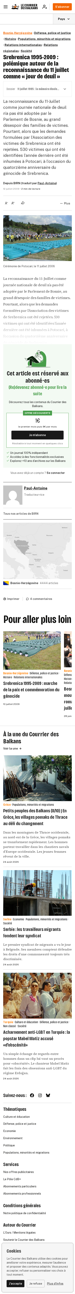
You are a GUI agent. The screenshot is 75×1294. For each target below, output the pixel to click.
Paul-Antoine (47, 183)
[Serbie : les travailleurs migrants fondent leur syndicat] (37, 893)
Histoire (10, 39)
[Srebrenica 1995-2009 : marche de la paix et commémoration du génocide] (32, 650)
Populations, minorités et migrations (44, 39)
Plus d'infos (55, 1283)
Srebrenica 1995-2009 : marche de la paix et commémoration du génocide (31, 690)
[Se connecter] (46, 7)
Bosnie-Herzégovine (17, 33)
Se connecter (56, 472)
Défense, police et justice (52, 33)
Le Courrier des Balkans (29, 6)
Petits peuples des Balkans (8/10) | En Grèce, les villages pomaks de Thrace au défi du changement (35, 817)
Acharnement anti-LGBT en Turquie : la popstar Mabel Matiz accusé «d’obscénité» (36, 1038)
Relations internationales (23, 45)
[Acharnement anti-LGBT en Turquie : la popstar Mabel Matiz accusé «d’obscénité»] (37, 996)
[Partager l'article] (23, 203)
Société (26, 51)
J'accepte (15, 1283)
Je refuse (35, 1283)
